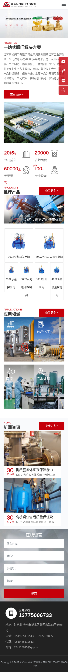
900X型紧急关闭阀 (19, 256)
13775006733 (35, 615)
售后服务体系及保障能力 (34, 470)
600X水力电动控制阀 (26, 287)
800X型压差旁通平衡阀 (49, 256)
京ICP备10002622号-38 (55, 662)
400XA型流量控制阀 (57, 287)
